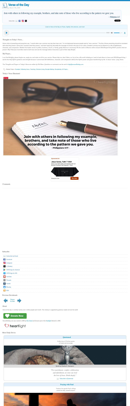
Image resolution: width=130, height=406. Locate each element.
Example (17, 69)
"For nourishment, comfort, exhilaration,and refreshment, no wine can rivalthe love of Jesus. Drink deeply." (65, 372)
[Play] (7, 33)
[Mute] (111, 32)
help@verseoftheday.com (75, 64)
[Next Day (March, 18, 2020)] (19, 302)
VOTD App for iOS (11, 273)
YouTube (9, 276)
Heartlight (48, 321)
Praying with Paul (66, 384)
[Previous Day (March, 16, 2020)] (6, 302)
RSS (7, 290)
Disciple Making (49, 69)
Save (6, 78)
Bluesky (8, 287)
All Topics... (65, 69)
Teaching (32, 69)
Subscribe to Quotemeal (66, 378)
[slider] (58, 33)
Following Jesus (25, 69)
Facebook (9, 259)
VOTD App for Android (13, 270)
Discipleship (58, 69)
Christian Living (40, 69)
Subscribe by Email (12, 256)
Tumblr (8, 283)
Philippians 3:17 (115, 17)
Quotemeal (67, 337)
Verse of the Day (18, 4)
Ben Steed (29, 321)
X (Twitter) (9, 266)
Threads (8, 280)
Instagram (9, 263)
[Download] (124, 32)
